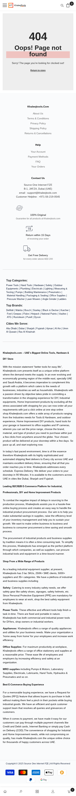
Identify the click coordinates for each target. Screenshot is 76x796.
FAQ (38, 161)
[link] (22, 791)
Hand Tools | (27, 285)
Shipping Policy (38, 128)
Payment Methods (38, 156)
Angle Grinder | (50, 299)
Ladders (62, 299)
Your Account (38, 151)
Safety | (50, 285)
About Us (38, 113)
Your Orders (38, 166)
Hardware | (40, 285)
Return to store (38, 70)
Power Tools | (13, 285)
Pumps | (20, 292)
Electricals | (38, 288)
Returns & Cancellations (38, 133)
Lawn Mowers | (34, 299)
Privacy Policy (38, 123)
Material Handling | (17, 295)
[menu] (5, 5)
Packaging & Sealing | (38, 295)
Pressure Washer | (17, 299)
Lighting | (49, 288)
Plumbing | (26, 288)
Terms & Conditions (38, 118)
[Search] (63, 5)
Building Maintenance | (37, 292)
